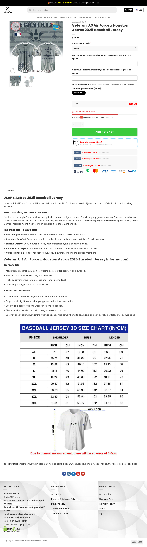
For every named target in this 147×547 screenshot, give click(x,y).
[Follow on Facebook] (64, 474)
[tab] (8, 191)
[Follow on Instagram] (69, 474)
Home (39, 17)
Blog (107, 17)
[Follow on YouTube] (83, 474)
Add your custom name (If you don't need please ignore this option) (101, 57)
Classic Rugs (66, 17)
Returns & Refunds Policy (64, 499)
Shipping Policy (106, 499)
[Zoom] (12, 70)
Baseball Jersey (80, 21)
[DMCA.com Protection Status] (11, 528)
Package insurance (81, 84)
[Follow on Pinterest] (78, 474)
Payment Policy (107, 503)
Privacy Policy (58, 503)
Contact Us (98, 17)
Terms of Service (60, 508)
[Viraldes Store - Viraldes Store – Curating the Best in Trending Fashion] (10, 10)
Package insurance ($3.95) (87, 88)
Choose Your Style (81, 43)
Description (8, 191)
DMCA (102, 508)
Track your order (82, 17)
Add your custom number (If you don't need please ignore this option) (102, 71)
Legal (101, 513)
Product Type (50, 17)
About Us (56, 494)
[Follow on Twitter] (73, 474)
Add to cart (104, 132)
